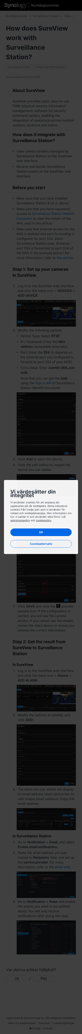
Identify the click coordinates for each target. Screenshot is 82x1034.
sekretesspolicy (20, 520)
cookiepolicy (43, 520)
